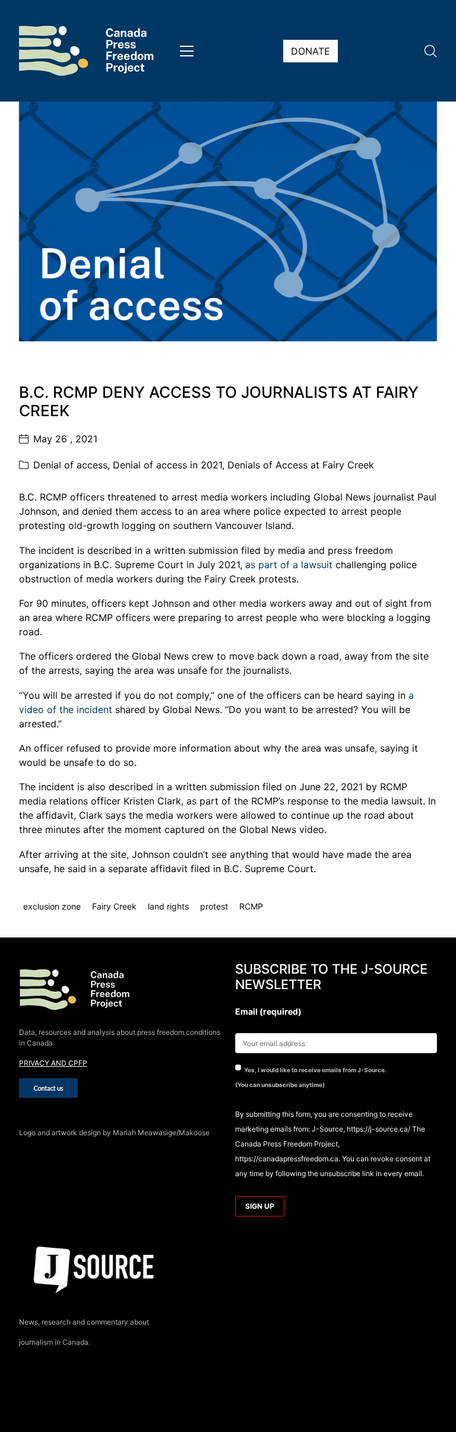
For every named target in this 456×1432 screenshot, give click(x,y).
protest (214, 907)
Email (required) (268, 1011)
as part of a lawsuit (288, 565)
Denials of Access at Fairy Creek (300, 465)
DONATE (310, 51)
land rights (168, 907)
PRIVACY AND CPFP (53, 1063)
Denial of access (70, 465)
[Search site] (430, 51)
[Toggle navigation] (187, 51)
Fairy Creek (114, 907)
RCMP (251, 907)
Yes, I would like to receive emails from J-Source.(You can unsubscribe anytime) (311, 1077)
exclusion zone (52, 907)
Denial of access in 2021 (167, 465)
